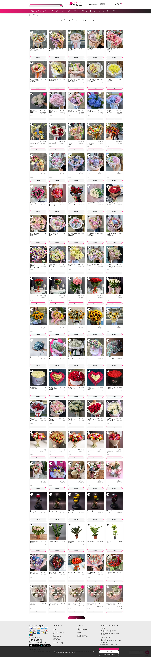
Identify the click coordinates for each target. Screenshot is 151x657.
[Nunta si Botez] (107, 10)
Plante (69, 11)
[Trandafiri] (32, 10)
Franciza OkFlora (57, 628)
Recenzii (79, 632)
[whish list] (115, 4)
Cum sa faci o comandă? (59, 632)
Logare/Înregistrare (81, 635)
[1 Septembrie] (46, 10)
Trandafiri (32, 11)
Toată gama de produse (58, 643)
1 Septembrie (46, 11)
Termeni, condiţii (57, 636)
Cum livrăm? (56, 635)
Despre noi (55, 638)
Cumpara (38, 57)
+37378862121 (94, 4)
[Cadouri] (90, 10)
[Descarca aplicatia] (34, 645)
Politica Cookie (67, 652)
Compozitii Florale (82, 11)
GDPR (54, 629)
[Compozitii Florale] (83, 10)
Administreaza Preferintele (109, 654)
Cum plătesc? (56, 633)
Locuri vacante (56, 639)
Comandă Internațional (82, 636)
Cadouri (90, 11)
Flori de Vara (63, 11)
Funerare (114, 11)
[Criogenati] (38, 10)
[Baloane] (75, 10)
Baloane (75, 11)
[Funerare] (114, 10)
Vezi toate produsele (76, 618)
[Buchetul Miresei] (98, 10)
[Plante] (69, 10)
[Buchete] (52, 10)
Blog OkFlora (80, 628)
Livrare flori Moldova (58, 642)
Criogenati (38, 11)
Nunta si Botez (106, 11)
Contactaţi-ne (56, 630)
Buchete (52, 11)
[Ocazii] (57, 10)
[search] (61, 6)
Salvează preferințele (109, 648)
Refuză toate (109, 651)
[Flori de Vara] (63, 10)
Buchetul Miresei (98, 11)
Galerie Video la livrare (82, 630)
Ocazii (57, 11)
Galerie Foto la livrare (82, 629)
